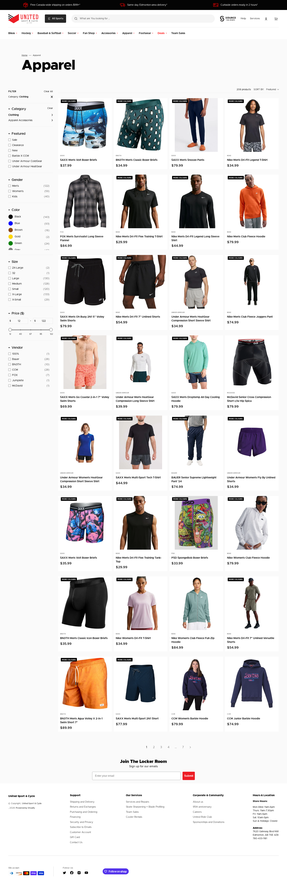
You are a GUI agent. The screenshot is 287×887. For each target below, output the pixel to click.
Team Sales (132, 812)
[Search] (76, 18)
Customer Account (80, 832)
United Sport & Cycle (32, 803)
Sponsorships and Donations (208, 822)
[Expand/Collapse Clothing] (51, 115)
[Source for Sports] (228, 19)
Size (15, 261)
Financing (75, 817)
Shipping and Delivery (82, 802)
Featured (18, 133)
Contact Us (76, 842)
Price (18, 313)
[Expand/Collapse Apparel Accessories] (51, 120)
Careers (197, 812)
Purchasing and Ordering (83, 812)
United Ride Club (202, 817)
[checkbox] (30, 115)
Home (24, 55)
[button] (266, 19)
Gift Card (75, 837)
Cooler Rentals (134, 817)
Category (19, 109)
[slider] (10, 329)
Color (16, 210)
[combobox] (143, 18)
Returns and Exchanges (83, 807)
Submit (188, 775)
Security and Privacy (81, 822)
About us (198, 802)
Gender (17, 180)
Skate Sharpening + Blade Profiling (145, 807)
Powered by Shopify (25, 808)
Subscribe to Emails (81, 827)
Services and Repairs (137, 802)
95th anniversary (202, 807)
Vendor (17, 347)
